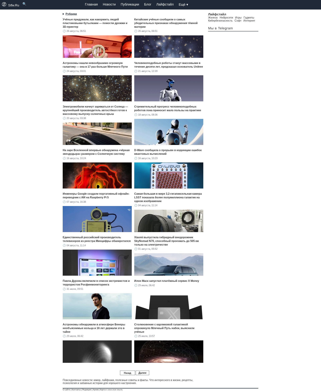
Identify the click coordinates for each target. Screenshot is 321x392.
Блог (147, 4)
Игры (238, 17)
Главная (91, 4)
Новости (109, 4)
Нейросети (226, 17)
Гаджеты (249, 17)
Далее (142, 372)
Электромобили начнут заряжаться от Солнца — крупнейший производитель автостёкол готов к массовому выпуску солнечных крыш (95, 110)
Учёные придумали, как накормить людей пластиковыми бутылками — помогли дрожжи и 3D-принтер (95, 23)
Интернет (249, 20)
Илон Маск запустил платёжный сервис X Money (166, 280)
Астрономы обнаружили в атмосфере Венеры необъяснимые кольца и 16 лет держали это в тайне (94, 328)
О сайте (66, 389)
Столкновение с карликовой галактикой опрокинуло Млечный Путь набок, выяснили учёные (164, 328)
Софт (238, 20)
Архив (95, 389)
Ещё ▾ (183, 4)
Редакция (86, 389)
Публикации (130, 4)
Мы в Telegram (220, 28)
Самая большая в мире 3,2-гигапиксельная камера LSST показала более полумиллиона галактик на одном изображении (168, 197)
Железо (213, 17)
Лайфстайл (165, 4)
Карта (103, 389)
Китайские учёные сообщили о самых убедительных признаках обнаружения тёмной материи (166, 23)
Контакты (76, 389)
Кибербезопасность (220, 20)
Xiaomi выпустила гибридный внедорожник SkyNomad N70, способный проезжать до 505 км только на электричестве (166, 241)
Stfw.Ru (13, 5)
